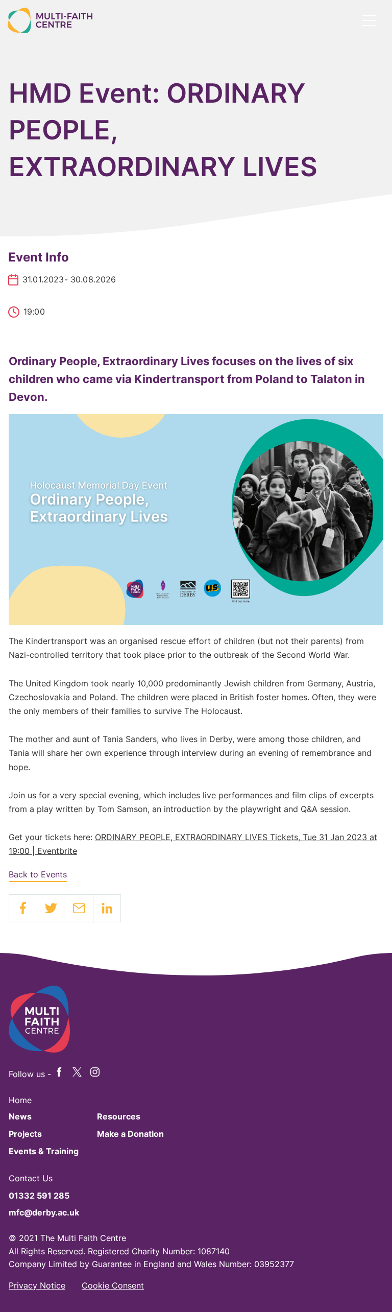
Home (20, 1100)
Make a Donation (130, 1134)
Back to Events (38, 874)
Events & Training (44, 1151)
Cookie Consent (113, 1285)
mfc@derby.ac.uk (44, 1212)
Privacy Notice (37, 1285)
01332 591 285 (39, 1195)
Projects (25, 1134)
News (20, 1116)
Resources (118, 1116)
